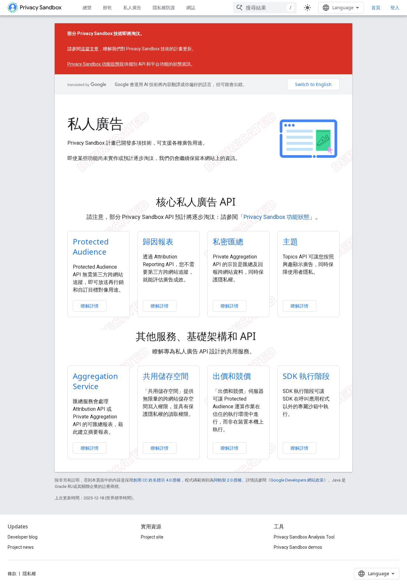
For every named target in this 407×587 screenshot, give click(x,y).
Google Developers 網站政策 (297, 480)
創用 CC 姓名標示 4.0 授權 (157, 480)
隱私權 (29, 573)
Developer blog (23, 537)
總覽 (87, 7)
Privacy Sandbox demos (298, 547)
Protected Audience (91, 246)
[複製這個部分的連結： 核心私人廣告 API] (244, 203)
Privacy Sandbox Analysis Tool (304, 537)
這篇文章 (90, 48)
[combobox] (265, 7)
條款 (12, 573)
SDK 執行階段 (306, 376)
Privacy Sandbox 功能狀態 (93, 64)
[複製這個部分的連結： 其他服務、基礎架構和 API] (265, 337)
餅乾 (107, 7)
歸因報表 (158, 241)
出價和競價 (232, 376)
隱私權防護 (164, 7)
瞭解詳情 (90, 306)
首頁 (375, 7)
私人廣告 (132, 7)
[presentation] (203, 201)
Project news (21, 547)
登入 (394, 7)
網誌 (190, 7)
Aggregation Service (95, 381)
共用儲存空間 (166, 376)
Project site (152, 537)
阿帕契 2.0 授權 (228, 480)
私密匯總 (228, 241)
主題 (290, 241)
